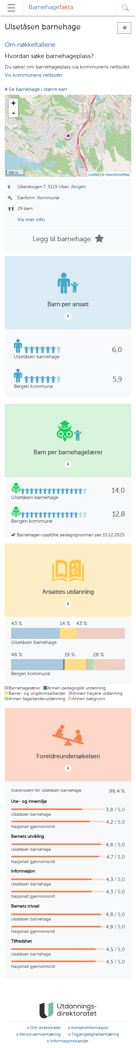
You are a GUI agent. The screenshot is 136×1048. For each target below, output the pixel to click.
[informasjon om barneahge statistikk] (68, 316)
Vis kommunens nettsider (34, 75)
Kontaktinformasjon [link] (89, 1028)
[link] (68, 1010)
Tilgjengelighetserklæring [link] (94, 1035)
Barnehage (50, 7)
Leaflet (94, 174)
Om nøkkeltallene (30, 45)
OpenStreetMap (117, 174)
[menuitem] (51, 8)
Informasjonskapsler (69, 1041)
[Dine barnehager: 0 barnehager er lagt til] (124, 28)
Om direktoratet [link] (44, 1028)
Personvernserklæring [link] (39, 1035)
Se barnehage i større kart (38, 89)
